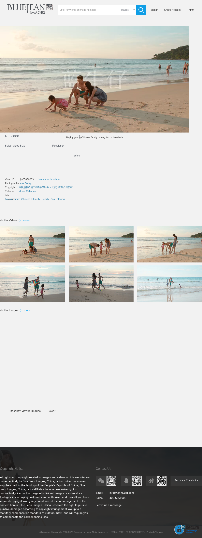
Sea (52, 199)
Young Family (12, 199)
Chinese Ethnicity (30, 199)
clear (52, 410)
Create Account (172, 10)
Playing (61, 199)
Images (125, 10)
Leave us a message (109, 505)
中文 (191, 10)
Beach (45, 199)
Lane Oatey (25, 183)
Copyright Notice (11, 468)
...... (70, 199)
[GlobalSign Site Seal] (186, 533)
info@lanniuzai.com (121, 492)
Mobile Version (156, 532)
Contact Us (103, 468)
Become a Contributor (186, 480)
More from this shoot (49, 179)
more (26, 220)
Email (99, 492)
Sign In (154, 10)
